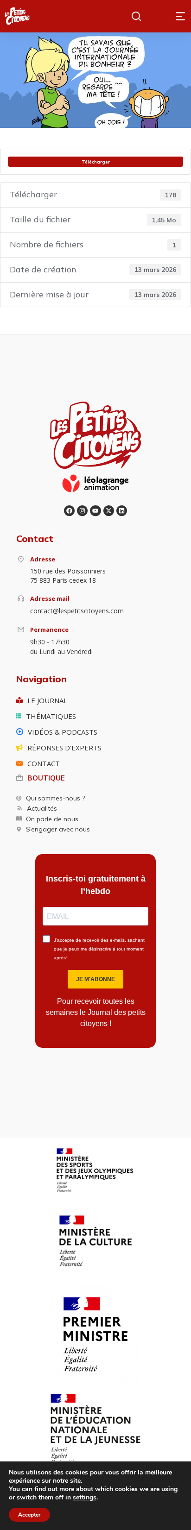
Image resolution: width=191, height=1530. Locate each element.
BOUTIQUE (46, 778)
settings (84, 1497)
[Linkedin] (121, 510)
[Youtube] (95, 510)
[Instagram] (82, 510)
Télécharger (96, 161)
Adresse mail (50, 598)
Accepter (29, 1514)
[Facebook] (69, 510)
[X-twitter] (108, 510)
